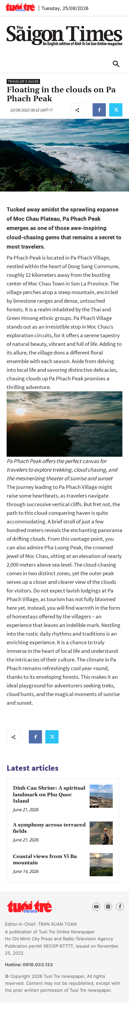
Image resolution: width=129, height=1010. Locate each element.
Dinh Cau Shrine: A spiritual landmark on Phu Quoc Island (49, 794)
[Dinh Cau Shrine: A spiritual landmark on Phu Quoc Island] (101, 796)
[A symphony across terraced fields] (101, 833)
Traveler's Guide (23, 81)
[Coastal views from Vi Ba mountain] (101, 864)
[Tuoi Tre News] (41, 906)
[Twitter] (115, 110)
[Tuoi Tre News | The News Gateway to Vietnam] (20, 7)
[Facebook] (99, 110)
